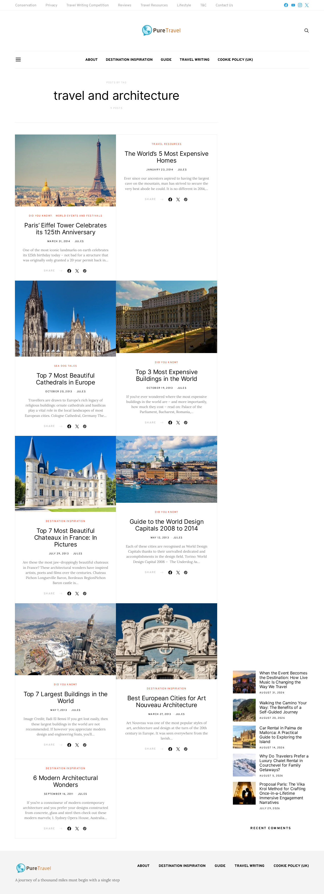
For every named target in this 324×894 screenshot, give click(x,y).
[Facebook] (286, 5)
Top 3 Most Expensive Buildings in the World (166, 375)
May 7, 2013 (58, 710)
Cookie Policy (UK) (235, 60)
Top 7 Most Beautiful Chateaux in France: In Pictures (65, 537)
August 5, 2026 (271, 776)
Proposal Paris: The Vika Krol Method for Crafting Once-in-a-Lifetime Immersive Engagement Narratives (282, 793)
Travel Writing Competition (87, 5)
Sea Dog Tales (65, 366)
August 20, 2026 (272, 718)
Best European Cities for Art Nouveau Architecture (166, 701)
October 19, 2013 (160, 388)
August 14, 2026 (272, 747)
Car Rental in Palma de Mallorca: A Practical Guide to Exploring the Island (280, 734)
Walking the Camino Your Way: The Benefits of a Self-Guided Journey (283, 707)
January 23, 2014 (159, 169)
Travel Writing (195, 60)
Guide (166, 60)
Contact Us (224, 5)
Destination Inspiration (129, 60)
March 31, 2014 (58, 241)
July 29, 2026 (269, 808)
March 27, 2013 (159, 714)
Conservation (25, 5)
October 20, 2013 (58, 391)
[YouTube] (293, 5)
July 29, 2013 (59, 553)
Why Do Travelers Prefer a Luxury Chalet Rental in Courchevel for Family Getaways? (284, 762)
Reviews (124, 5)
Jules (79, 241)
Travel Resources (154, 5)
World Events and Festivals (79, 216)
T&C (203, 5)
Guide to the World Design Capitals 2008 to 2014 (167, 525)
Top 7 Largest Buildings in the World (66, 697)
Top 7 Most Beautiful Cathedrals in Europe (65, 379)
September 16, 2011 (59, 794)
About (91, 60)
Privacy (51, 5)
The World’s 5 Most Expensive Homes (167, 157)
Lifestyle (184, 5)
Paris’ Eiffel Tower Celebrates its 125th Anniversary (65, 229)
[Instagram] (300, 5)
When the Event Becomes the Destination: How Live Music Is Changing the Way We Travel (283, 679)
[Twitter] (307, 5)
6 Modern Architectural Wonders (65, 781)
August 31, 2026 (272, 692)
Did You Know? (40, 216)
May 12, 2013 (160, 537)
